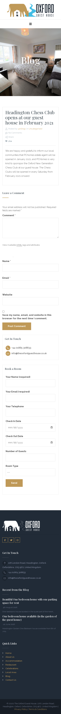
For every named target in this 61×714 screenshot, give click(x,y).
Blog (7, 676)
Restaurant (10, 665)
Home (8, 653)
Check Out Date (14, 436)
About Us (9, 657)
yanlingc (22, 129)
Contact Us (10, 680)
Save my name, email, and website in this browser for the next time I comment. (26, 317)
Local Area (10, 672)
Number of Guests (16, 451)
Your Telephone (15, 406)
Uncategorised (35, 129)
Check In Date (13, 421)
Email (6, 278)
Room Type (12, 466)
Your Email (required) (18, 391)
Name (6, 261)
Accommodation (13, 661)
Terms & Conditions (38, 709)
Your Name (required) (18, 377)
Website (7, 294)
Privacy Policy (20, 709)
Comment (8, 215)
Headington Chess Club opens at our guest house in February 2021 (29, 117)
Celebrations (11, 668)
